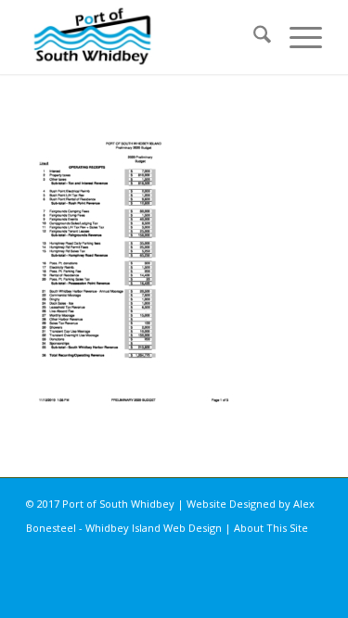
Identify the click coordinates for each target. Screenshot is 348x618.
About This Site (271, 528)
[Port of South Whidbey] (144, 37)
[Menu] (296, 37)
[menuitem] (253, 37)
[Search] (253, 37)
